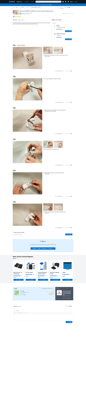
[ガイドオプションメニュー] (72, 7)
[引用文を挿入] (21, 313)
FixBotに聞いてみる (60, 70)
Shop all (14, 258)
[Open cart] (68, 2)
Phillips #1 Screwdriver (60, 33)
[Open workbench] (63, 2)
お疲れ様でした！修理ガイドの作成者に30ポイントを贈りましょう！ (43, 248)
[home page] (12, 2)
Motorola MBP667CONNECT (35, 7)
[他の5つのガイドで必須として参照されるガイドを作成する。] (49, 293)
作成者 (15, 288)
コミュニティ (27, 1)
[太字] (15, 313)
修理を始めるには (19, 1)
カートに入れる (68, 31)
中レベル (19, 16)
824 (64, 13)
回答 (65, 7)
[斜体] (16, 313)
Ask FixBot (68, 234)
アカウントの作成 (48, 4)
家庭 (16, 7)
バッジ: (52, 290)
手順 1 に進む (21, 20)
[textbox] (43, 317)
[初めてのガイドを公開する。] (51, 293)
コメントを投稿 (69, 322)
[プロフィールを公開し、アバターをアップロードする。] (53, 293)
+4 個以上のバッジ (51, 294)
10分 (15, 16)
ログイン (76, 1)
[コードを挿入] (18, 313)
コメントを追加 (68, 75)
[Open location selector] (66, 2)
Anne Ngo (22, 291)
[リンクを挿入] (20, 313)
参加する (71, 1)
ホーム (14, 7)
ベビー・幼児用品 (21, 7)
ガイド (62, 7)
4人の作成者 (43, 288)
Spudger (58, 25)
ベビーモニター (27, 7)
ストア (32, 1)
